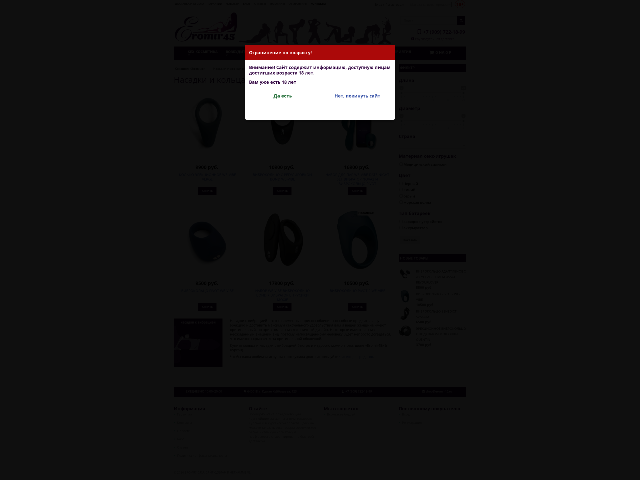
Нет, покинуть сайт (357, 96)
